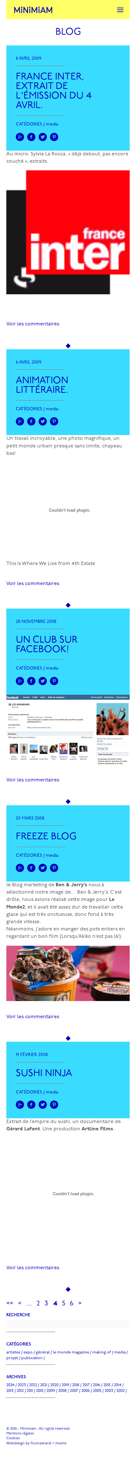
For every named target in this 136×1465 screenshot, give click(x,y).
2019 (65, 1385)
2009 (50, 1391)
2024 (10, 1385)
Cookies (13, 1438)
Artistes (13, 1352)
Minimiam (33, 9)
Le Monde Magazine (71, 1352)
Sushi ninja (44, 1074)
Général (43, 1352)
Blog (68, 32)
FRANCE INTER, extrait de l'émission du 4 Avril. (54, 91)
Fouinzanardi (41, 1443)
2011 (30, 1391)
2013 (10, 1391)
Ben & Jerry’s (71, 885)
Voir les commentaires (32, 324)
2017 (86, 1385)
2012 (20, 1391)
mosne (60, 1443)
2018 (75, 1385)
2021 (43, 1385)
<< (9, 1303)
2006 (85, 1391)
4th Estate (83, 563)
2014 (117, 1385)
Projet (12, 1358)
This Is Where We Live (31, 563)
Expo (28, 1352)
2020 (54, 1385)
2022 (33, 1385)
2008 (62, 1391)
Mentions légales (20, 1433)
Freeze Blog (46, 837)
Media (52, 124)
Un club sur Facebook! (46, 645)
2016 (96, 1385)
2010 (39, 1391)
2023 (22, 1385)
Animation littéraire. (42, 385)
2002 (120, 1391)
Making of (101, 1352)
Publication (32, 1358)
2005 (97, 1391)
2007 (74, 1391)
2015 (107, 1385)
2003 (109, 1391)
